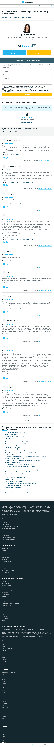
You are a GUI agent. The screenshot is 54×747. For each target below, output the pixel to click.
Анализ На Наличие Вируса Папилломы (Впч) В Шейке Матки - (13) (23, 452)
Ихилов (4, 683)
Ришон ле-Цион (6, 710)
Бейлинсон (5, 688)
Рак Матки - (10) (9, 454)
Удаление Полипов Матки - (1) (13, 495)
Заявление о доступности (9, 531)
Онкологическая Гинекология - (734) (15, 432)
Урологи (4, 581)
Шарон (3, 734)
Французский (5, 620)
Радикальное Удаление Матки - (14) (15, 451)
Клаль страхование (7, 648)
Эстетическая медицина (8, 570)
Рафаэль (4, 674)
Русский (4, 614)
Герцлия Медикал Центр (8, 672)
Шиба (3, 681)
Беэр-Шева (5, 707)
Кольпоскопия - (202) (11, 434)
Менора (4, 653)
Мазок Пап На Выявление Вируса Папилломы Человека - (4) (21, 466)
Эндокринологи (6, 583)
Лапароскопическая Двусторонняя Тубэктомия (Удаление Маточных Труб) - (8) (27, 456)
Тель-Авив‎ (27, 5)
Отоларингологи (6, 561)
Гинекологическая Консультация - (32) (15, 444)
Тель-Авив (5, 701)
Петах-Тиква (5, 712)
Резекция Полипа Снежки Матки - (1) (15, 487)
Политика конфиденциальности (10, 526)
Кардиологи (5, 559)
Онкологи (4, 568)
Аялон (3, 655)
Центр (21, 5)
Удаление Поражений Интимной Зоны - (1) (16, 489)
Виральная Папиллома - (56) (12, 440)
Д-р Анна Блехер (35, 5)
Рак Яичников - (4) (10, 468)
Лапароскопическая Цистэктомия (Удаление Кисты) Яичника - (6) (23, 460)
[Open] (50, 132)
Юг (2, 738)
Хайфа (3, 705)
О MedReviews (5, 524)
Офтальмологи (6, 552)
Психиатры (5, 563)
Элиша (3, 679)
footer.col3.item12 (6, 605)
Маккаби (4, 659)
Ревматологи (5, 598)
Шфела (3, 740)
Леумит (4, 664)
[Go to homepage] (27, 2)
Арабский (4, 616)
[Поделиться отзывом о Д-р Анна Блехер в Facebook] (3, 157)
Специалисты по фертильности (10, 590)
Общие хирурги (6, 566)
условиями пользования (29, 87)
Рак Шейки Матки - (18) (11, 449)
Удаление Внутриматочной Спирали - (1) (16, 491)
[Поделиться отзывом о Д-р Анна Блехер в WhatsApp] (6, 157)
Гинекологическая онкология (12, 5)
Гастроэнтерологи (7, 585)
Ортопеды (4, 550)
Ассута (4, 677)
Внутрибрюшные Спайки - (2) (13, 475)
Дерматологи (5, 557)
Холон (3, 718)
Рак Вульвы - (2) (9, 479)
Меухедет (4, 661)
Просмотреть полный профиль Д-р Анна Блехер (17, 17)
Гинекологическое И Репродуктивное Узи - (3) (17, 472)
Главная (2, 5)
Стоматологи (5, 572)
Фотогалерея (5, 535)
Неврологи (4, 588)
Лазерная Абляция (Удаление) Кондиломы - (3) (18, 474)
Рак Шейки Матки (15, 154)
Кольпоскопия (24, 284)
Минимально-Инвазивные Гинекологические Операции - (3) (21, 470)
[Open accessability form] (52, 6)
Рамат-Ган (5, 720)
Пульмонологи (5, 594)
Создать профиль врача (8, 537)
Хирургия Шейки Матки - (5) (12, 462)
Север (3, 736)
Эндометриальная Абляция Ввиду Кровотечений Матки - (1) (21, 483)
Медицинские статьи (8, 533)
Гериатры (4, 596)
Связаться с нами (7, 522)
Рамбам (4, 690)
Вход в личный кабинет (8, 539)
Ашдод (4, 714)
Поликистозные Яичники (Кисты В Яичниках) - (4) (18, 464)
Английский (5, 618)
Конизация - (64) (9, 438)
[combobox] (27, 132)
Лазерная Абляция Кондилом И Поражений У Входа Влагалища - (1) (23, 485)
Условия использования (8, 528)
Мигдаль (4, 650)
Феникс (4, 646)
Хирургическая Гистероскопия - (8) (14, 458)
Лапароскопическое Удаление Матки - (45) (16, 442)
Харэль (3, 644)
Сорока (4, 692)
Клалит (4, 657)
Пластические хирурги (8, 555)
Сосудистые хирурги (7, 601)
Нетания (4, 716)
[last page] (32, 421)
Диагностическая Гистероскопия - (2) (15, 481)
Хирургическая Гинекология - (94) (14, 436)
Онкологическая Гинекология (28, 182)
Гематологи (5, 592)
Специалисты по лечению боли (10, 603)
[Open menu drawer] (1, 2)
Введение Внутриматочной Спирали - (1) (16, 493)
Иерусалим (5, 703)
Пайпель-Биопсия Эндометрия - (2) (15, 477)
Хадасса (4, 685)
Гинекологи (5, 548)
